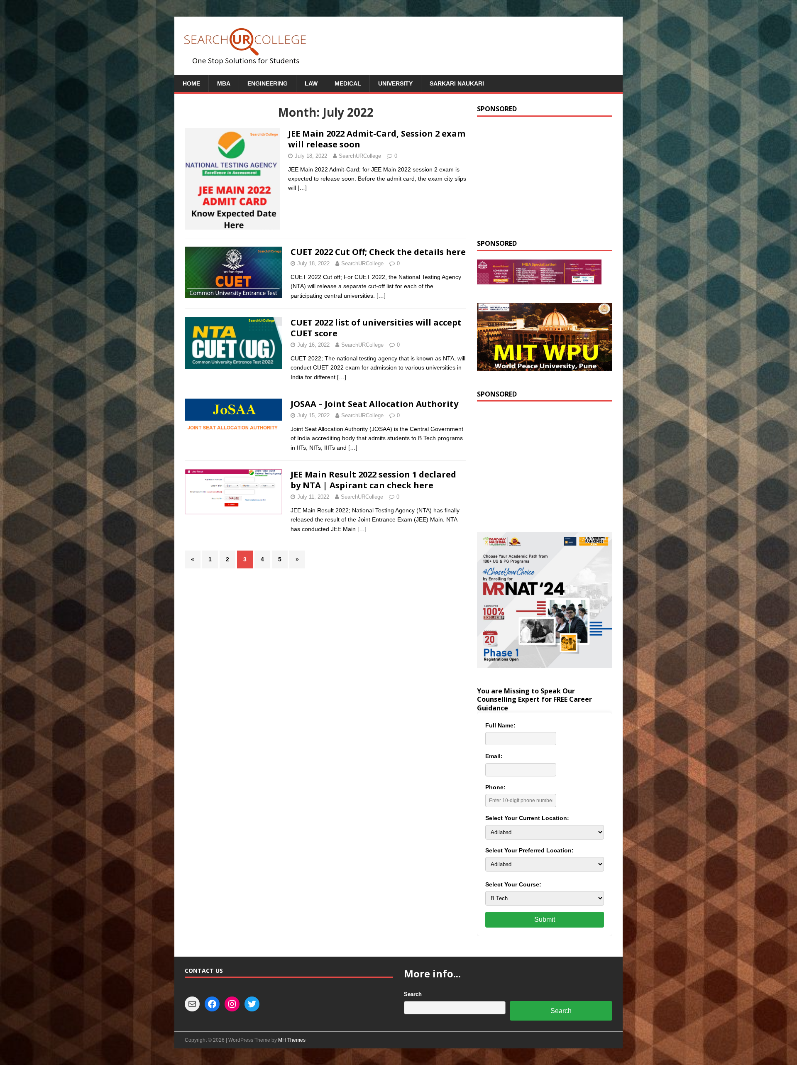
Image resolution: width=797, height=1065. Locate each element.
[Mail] (192, 1003)
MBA (223, 83)
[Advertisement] (544, 177)
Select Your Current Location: (527, 818)
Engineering (267, 83)
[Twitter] (251, 1003)
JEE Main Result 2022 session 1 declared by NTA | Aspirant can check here (373, 480)
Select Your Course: (513, 884)
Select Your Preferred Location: (529, 850)
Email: (494, 756)
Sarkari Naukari (457, 83)
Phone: (495, 787)
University (395, 83)
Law (311, 83)
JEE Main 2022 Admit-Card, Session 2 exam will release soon (376, 139)
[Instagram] (232, 1003)
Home (191, 83)
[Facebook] (212, 1003)
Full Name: (500, 725)
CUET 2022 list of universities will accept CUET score (376, 328)
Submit (544, 919)
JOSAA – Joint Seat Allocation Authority (374, 403)
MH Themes (292, 1040)
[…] (302, 187)
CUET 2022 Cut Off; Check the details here (378, 251)
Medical (348, 83)
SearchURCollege (360, 156)
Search (413, 994)
